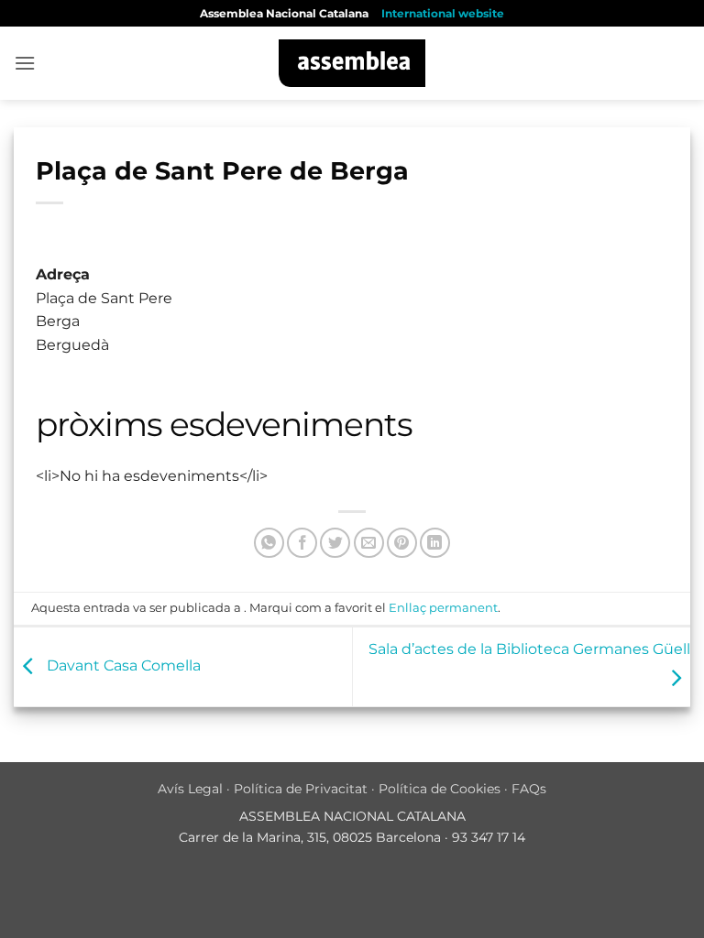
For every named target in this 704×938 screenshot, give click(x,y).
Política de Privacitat (301, 788)
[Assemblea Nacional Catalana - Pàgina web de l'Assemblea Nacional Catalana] (352, 63)
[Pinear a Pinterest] (402, 543)
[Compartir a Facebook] (302, 543)
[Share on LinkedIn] (435, 543)
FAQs (529, 788)
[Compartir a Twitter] (335, 543)
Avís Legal (190, 788)
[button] (25, 62)
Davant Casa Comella (122, 665)
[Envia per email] (369, 543)
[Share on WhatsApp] (269, 543)
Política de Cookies (439, 788)
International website (442, 13)
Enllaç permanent (443, 608)
